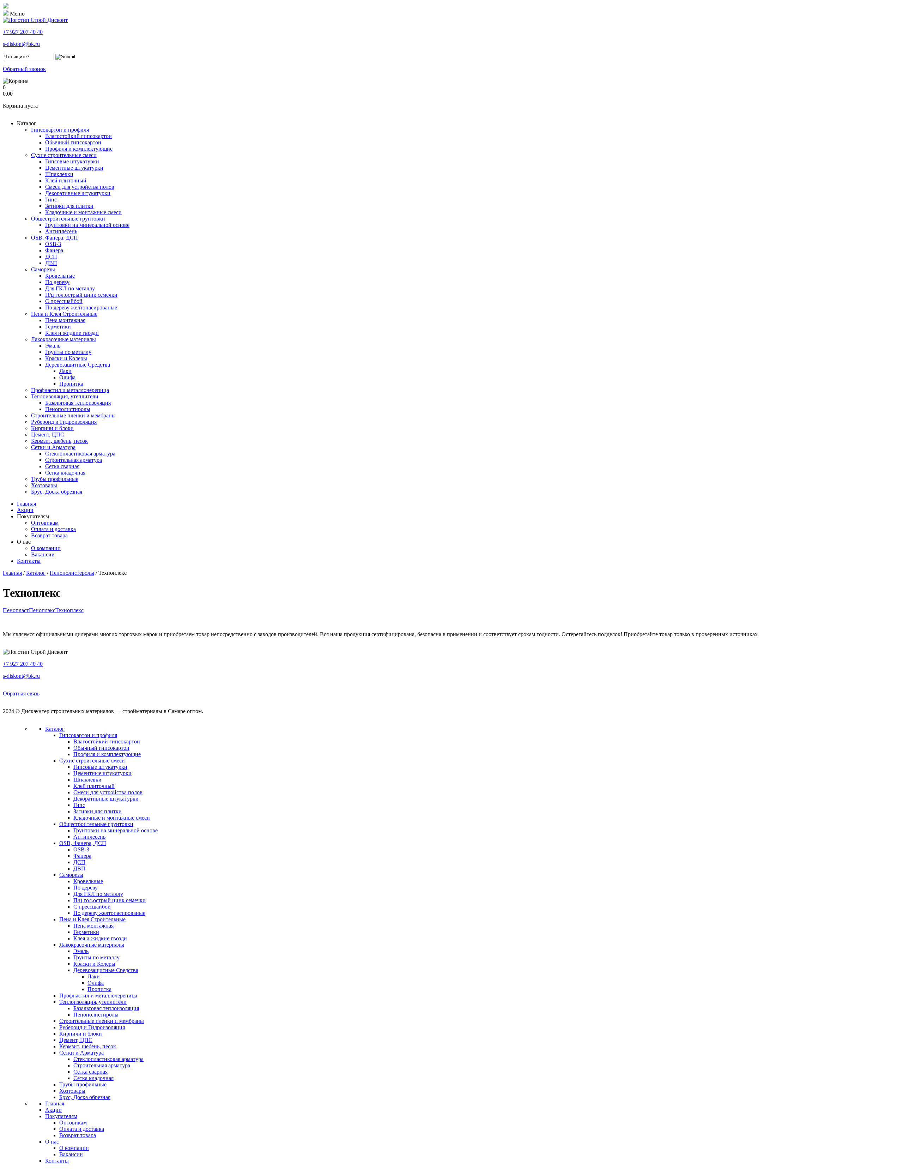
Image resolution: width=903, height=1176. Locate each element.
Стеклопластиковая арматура (80, 454)
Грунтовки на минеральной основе (87, 225)
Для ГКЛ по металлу (70, 288)
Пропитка (71, 384)
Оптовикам (45, 523)
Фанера (54, 250)
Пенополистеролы (72, 573)
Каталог (26, 123)
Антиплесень (61, 231)
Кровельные (60, 276)
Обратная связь (21, 693)
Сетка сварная (62, 466)
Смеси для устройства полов (79, 187)
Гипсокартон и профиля (60, 130)
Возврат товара (49, 535)
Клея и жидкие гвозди (72, 333)
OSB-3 (53, 244)
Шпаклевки (59, 174)
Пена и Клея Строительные (64, 314)
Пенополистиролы (67, 409)
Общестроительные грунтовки (68, 219)
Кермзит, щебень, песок (59, 441)
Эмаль (52, 346)
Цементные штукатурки (74, 168)
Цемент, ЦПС (47, 435)
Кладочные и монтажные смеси (83, 212)
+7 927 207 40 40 (23, 32)
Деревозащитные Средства (77, 365)
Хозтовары (44, 485)
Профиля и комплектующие (79, 149)
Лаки (65, 371)
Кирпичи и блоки (52, 428)
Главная (26, 504)
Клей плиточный (65, 180)
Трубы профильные (54, 479)
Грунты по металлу (68, 352)
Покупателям (33, 516)
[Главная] (35, 20)
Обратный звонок (24, 69)
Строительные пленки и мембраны (73, 415)
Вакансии (43, 554)
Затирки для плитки (69, 206)
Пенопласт (16, 610)
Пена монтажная (65, 320)
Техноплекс (69, 610)
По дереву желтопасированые (81, 307)
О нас (24, 542)
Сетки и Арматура (53, 447)
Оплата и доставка (53, 529)
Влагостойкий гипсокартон (78, 136)
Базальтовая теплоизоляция (78, 403)
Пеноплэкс (42, 610)
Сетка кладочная (65, 473)
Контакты (29, 561)
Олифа (67, 377)
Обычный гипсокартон (73, 142)
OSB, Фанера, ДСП (54, 238)
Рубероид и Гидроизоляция (64, 422)
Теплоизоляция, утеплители (64, 396)
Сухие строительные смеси (64, 155)
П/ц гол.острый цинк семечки (81, 295)
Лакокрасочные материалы (63, 339)
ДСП (51, 257)
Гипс (51, 200)
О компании (46, 548)
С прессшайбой (64, 301)
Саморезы (43, 269)
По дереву (57, 282)
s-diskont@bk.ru (21, 44)
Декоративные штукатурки (77, 193)
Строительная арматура (73, 460)
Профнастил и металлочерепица (70, 390)
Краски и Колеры (66, 358)
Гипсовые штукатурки (72, 161)
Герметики (58, 327)
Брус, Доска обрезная (56, 492)
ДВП (51, 263)
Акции (25, 510)
